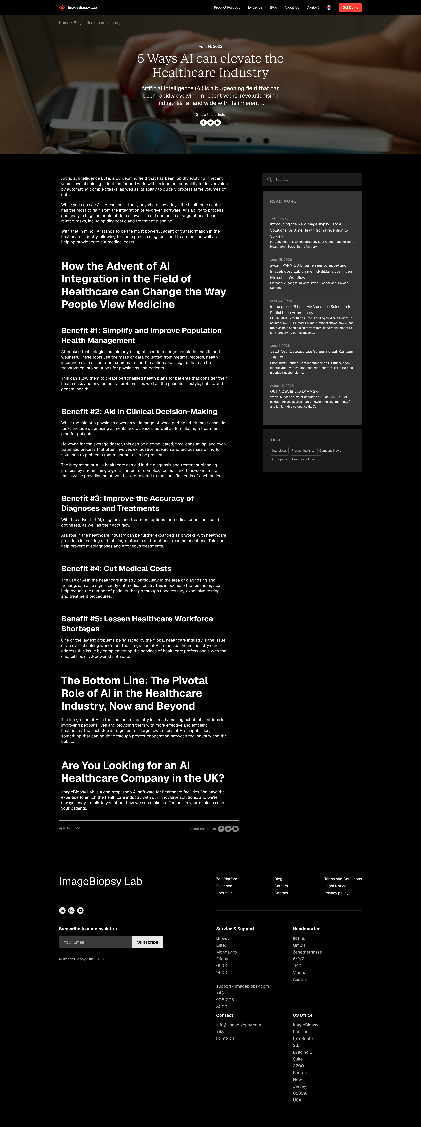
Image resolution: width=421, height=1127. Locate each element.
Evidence (255, 7)
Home (64, 22)
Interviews (279, 450)
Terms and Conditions (343, 878)
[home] (78, 7)
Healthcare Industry (103, 22)
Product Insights (303, 450)
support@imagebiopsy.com (242, 986)
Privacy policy (336, 892)
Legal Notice (335, 885)
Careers (281, 885)
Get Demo (350, 7)
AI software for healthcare (157, 792)
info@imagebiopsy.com (238, 1025)
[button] (329, 7)
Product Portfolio (227, 7)
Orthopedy (279, 459)
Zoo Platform (227, 878)
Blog (273, 7)
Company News (330, 450)
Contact (313, 7)
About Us (292, 7)
